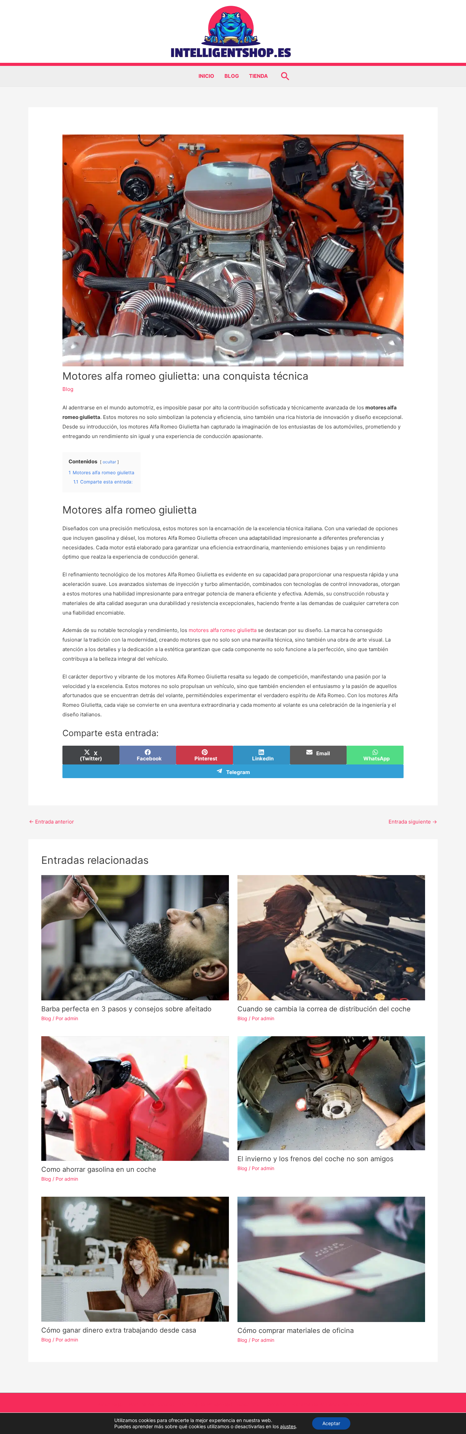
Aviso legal (110, 1404)
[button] (285, 76)
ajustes (288, 1426)
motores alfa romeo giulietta (223, 630)
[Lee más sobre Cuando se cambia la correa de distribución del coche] (331, 937)
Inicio (206, 76)
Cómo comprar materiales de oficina (295, 1330)
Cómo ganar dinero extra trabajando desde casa (118, 1330)
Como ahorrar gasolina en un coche (98, 1169)
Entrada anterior (51, 821)
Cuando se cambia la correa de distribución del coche (324, 1009)
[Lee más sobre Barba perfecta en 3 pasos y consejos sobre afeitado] (135, 937)
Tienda (258, 76)
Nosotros (248, 1404)
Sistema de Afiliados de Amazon (330, 1404)
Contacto (275, 1404)
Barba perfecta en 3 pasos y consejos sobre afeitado (126, 1009)
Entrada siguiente (413, 821)
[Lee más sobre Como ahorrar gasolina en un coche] (135, 1098)
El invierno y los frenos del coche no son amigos (315, 1159)
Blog (231, 76)
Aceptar (331, 1423)
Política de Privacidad (206, 1404)
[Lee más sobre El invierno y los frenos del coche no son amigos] (331, 1092)
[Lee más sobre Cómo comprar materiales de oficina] (331, 1258)
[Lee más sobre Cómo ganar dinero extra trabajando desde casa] (135, 1258)
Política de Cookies (152, 1404)
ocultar (109, 461)
